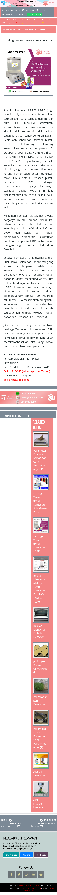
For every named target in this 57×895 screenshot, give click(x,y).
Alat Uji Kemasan (39, 773)
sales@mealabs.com (16, 380)
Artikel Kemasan (49, 20)
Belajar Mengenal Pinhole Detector (39, 631)
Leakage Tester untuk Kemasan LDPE (39, 544)
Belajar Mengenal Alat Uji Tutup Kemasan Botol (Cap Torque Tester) (39, 588)
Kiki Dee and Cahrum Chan (31, 888)
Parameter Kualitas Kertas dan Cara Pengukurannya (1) (40, 460)
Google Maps (41, 855)
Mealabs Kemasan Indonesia (28, 7)
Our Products (30, 10)
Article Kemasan (35, 20)
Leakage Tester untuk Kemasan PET (43, 824)
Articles (42, 10)
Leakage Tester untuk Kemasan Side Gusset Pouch (40, 503)
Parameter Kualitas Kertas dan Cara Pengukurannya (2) (40, 738)
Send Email (27, 855)
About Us (17, 10)
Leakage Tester (10, 23)
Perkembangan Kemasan (40, 700)
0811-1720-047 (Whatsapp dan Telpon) (27, 371)
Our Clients (9, 14)
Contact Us (22, 14)
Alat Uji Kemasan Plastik (18, 20)
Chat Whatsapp (36, 14)
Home (7, 10)
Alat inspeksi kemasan (39, 803)
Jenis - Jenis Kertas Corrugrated (40, 667)
